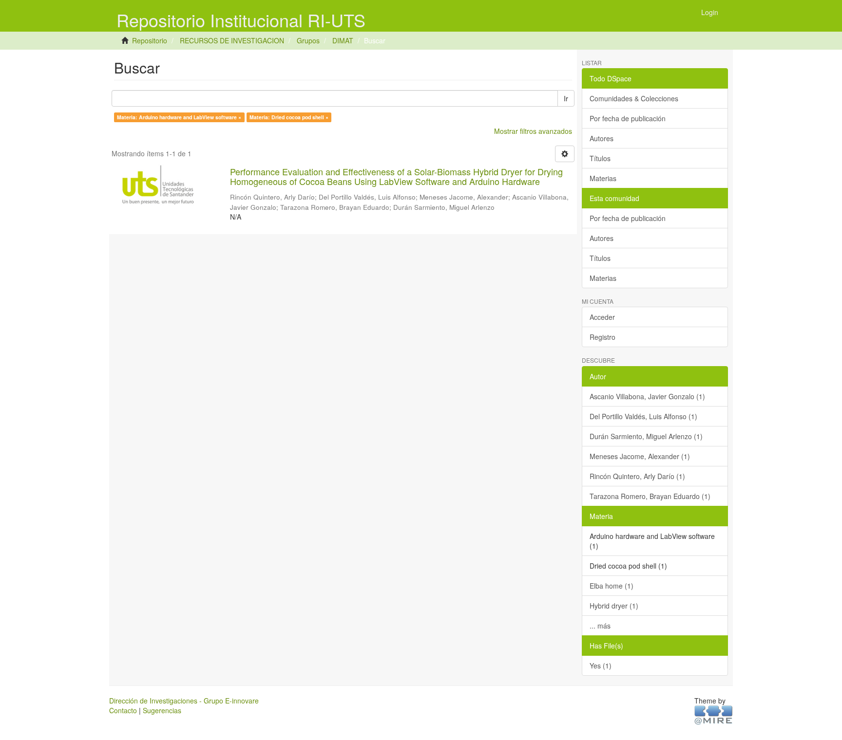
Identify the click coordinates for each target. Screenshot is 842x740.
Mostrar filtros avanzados (533, 131)
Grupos (308, 40)
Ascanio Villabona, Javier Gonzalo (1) (647, 396)
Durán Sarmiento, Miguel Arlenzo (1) (646, 436)
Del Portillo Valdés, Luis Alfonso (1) (643, 416)
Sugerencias (162, 710)
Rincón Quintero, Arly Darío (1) (637, 476)
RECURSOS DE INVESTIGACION (232, 40)
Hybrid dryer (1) (614, 605)
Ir (566, 98)
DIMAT (342, 40)
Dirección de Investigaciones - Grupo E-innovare (184, 700)
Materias (603, 178)
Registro (602, 337)
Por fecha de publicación (628, 118)
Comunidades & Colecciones (634, 98)
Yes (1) (601, 665)
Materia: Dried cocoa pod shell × (288, 117)
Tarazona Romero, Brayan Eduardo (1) (650, 496)
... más (600, 625)
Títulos (600, 158)
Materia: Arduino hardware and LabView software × (179, 117)
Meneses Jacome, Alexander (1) (640, 456)
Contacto (123, 710)
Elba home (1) (611, 586)
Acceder (602, 317)
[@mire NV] (713, 714)
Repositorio (149, 40)
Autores (601, 138)
